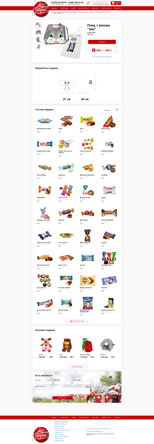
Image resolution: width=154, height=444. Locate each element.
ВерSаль (61, 220)
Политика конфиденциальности (94, 431)
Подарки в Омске (59, 438)
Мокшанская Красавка (87, 175)
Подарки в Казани (59, 440)
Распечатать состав (78, 321)
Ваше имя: (38, 380)
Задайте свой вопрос (40, 386)
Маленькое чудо (85, 197)
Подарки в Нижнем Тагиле (61, 430)
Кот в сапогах (62, 242)
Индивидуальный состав (100, 2)
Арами (103, 197)
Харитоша (61, 175)
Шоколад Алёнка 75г (108, 310)
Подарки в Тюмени (59, 426)
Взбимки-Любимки (107, 151)
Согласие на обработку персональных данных (98, 428)
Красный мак (105, 128)
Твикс (60, 128)
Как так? (82, 265)
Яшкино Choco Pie (86, 287)
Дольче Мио (84, 220)
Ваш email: (57, 380)
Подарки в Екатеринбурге (61, 421)
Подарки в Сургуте (59, 428)
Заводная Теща (106, 265)
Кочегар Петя (41, 287)
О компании (64, 8)
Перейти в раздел (77, 366)
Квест (82, 128)
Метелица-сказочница (44, 128)
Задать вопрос (62, 397)
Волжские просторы (43, 220)
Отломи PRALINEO (107, 220)
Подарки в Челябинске (60, 423)
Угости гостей (62, 197)
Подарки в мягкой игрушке (102, 12)
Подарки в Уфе (59, 432)
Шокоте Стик (62, 265)
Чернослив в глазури (44, 242)
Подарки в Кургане (59, 434)
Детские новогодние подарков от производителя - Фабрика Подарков (70, 12)
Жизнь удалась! (85, 242)
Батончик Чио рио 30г (44, 310)
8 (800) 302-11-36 (75, 2)
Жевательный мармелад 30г (84, 310)
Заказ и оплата (83, 8)
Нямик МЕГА (41, 197)
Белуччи (104, 287)
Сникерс (104, 242)
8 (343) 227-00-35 (58, 2)
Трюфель (104, 175)
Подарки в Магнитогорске (61, 436)
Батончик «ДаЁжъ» (64, 287)
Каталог (54, 8)
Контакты (117, 8)
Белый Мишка (41, 175)
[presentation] (112, 330)
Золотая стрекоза (85, 151)
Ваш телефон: (77, 380)
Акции (73, 8)
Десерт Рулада (63, 310)
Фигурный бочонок (43, 265)
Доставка (95, 8)
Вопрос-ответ (106, 8)
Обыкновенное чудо (43, 151)
